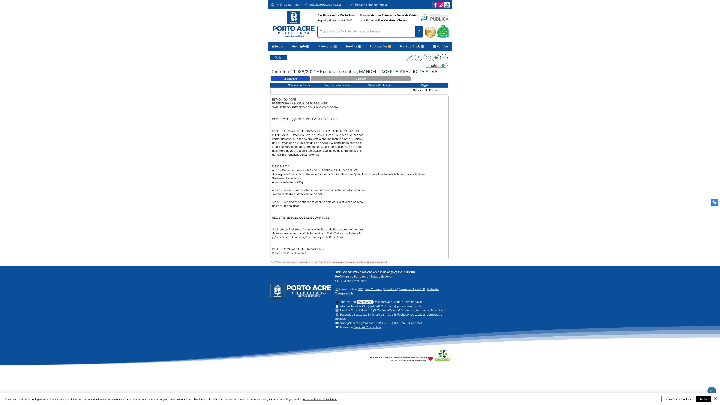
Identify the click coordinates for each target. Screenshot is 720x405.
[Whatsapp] (427, 57)
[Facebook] (434, 5)
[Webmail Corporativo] (447, 5)
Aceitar (704, 399)
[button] (300, 46)
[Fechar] (715, 399)
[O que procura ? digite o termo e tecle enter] (419, 31)
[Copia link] (409, 57)
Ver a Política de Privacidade (320, 399)
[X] (418, 57)
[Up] (711, 391)
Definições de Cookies (677, 399)
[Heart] (430, 358)
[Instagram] (441, 5)
